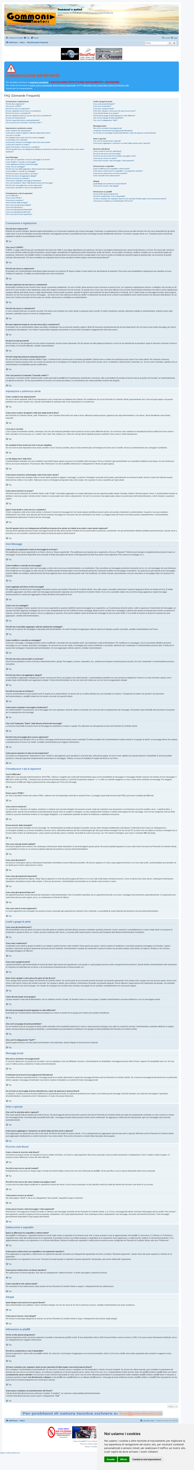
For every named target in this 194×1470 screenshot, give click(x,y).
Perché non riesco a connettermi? (18, 113)
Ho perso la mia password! (15, 118)
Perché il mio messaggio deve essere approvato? (24, 185)
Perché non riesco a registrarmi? (18, 109)
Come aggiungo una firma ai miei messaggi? (22, 164)
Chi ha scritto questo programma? (105, 194)
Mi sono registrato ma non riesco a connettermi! (23, 111)
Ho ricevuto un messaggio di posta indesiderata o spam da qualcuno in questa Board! (124, 133)
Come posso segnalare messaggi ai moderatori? (23, 181)
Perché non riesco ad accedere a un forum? (22, 174)
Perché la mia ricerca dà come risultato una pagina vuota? (114, 156)
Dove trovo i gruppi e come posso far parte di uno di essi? (114, 111)
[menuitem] (27, 38)
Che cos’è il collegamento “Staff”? (105, 120)
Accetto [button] (111, 1459)
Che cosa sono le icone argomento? (19, 214)
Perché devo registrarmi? (15, 104)
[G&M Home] (31, 15)
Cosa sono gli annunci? (14, 207)
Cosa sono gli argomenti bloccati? (18, 212)
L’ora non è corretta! (13, 135)
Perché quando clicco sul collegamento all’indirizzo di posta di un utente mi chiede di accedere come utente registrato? (45, 150)
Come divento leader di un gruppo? (106, 113)
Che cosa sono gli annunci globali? (18, 205)
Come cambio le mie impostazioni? (18, 131)
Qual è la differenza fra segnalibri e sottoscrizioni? (111, 169)
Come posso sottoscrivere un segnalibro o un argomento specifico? (118, 171)
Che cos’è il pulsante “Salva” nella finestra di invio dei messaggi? (29, 183)
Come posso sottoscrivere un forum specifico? (110, 173)
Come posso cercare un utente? (105, 158)
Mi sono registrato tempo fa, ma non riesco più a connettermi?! (29, 116)
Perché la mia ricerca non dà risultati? (107, 154)
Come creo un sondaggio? (15, 167)
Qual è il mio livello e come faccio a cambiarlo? (23, 147)
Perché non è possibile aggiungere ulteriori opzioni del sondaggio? (30, 169)
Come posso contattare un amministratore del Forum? (113, 201)
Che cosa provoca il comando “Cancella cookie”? (24, 122)
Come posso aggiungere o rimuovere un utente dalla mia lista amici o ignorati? (121, 143)
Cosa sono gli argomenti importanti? (19, 209)
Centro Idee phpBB (117, 1353)
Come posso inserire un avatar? (17, 144)
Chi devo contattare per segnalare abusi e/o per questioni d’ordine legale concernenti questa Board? (129, 199)
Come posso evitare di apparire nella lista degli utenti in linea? (28, 133)
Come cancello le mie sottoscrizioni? (106, 176)
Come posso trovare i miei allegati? (106, 186)
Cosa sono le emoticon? (14, 200)
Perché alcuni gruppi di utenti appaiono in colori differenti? (114, 116)
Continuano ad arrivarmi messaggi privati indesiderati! (112, 131)
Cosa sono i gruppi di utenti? (103, 109)
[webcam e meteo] (70, 54)
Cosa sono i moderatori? (102, 106)
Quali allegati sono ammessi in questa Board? (110, 184)
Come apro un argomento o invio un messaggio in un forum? (28, 159)
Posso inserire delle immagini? (17, 202)
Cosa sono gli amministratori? (104, 104)
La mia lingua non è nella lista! (16, 140)
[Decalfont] (87, 54)
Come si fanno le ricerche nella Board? (107, 151)
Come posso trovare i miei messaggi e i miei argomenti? (113, 161)
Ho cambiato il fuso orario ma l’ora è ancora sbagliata (25, 137)
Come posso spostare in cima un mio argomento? (24, 187)
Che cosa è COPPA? (13, 106)
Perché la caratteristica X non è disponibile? (109, 196)
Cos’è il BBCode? (12, 196)
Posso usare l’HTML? (14, 198)
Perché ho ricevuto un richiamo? (18, 178)
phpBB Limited (71, 1337)
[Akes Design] (108, 54)
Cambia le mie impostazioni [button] (146, 1459)
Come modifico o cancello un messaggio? (21, 162)
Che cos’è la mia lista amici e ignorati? (107, 141)
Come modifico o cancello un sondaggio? (21, 171)
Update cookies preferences (10, 1453)
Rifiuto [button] (123, 1459)
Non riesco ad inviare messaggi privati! (107, 128)
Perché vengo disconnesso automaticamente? (23, 120)
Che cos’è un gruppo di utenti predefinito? (108, 118)
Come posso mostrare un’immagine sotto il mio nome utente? (28, 142)
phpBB (82, 1441)
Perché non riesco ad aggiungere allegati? (21, 176)
